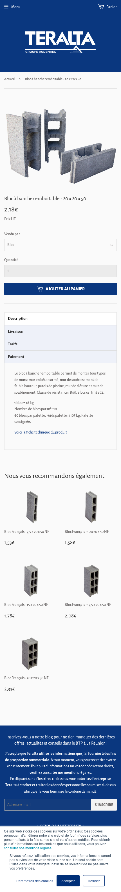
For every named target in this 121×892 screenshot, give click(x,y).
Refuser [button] (94, 880)
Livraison (15, 331)
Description (18, 318)
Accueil (9, 79)
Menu (15, 7)
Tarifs (12, 344)
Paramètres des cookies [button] (34, 880)
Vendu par (12, 234)
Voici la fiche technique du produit (40, 432)
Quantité (11, 260)
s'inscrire (104, 805)
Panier (111, 7)
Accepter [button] (68, 880)
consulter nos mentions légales (27, 847)
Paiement (16, 357)
